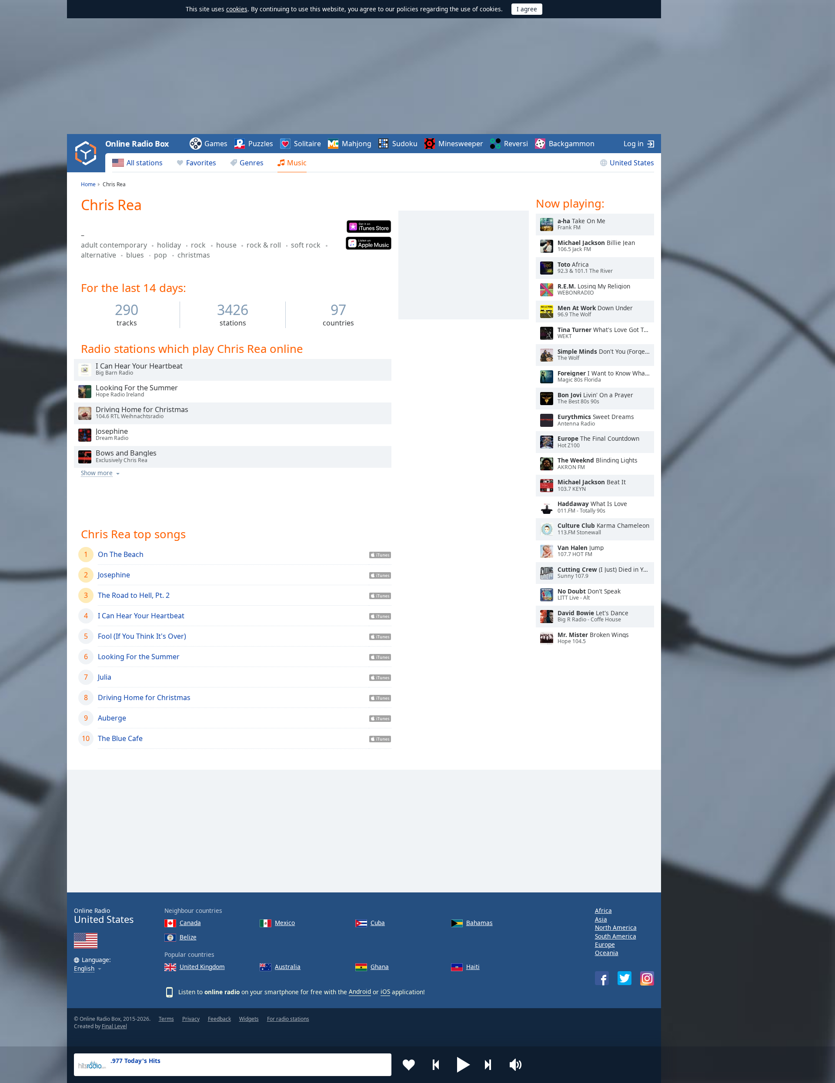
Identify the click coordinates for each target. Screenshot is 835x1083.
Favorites (201, 163)
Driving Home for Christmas (144, 697)
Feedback (219, 1019)
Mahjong (356, 143)
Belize (188, 937)
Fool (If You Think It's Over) (142, 636)
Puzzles (260, 143)
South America (615, 936)
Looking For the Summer (139, 656)
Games (215, 143)
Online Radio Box (137, 143)
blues (136, 255)
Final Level (114, 1026)
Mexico (285, 923)
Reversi (516, 143)
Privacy (191, 1019)
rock (199, 245)
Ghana (380, 966)
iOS (385, 991)
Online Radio (104, 915)
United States (632, 163)
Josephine (114, 575)
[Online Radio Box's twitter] (624, 978)
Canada (190, 923)
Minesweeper (460, 143)
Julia (104, 677)
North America (616, 927)
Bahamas (479, 923)
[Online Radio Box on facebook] (602, 978)
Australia (288, 966)
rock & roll (265, 245)
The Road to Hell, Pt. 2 (134, 595)
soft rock (306, 245)
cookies (236, 9)
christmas (193, 255)
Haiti (473, 966)
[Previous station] (436, 1064)
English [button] (84, 968)
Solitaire (307, 143)
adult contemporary (115, 245)
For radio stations (288, 1019)
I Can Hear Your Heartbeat (141, 615)
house (227, 245)
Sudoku (405, 143)
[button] (463, 1064)
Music (297, 163)
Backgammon (572, 143)
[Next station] (491, 1064)
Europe (605, 944)
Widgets (249, 1019)
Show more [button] (97, 473)
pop (161, 255)
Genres (252, 163)
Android (360, 991)
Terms (166, 1019)
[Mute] (518, 1064)
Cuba (378, 923)
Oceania (606, 953)
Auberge (112, 718)
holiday (170, 245)
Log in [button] (634, 143)
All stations (145, 163)
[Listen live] (84, 369)
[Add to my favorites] (408, 1064)
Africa (603, 910)
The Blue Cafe (120, 738)
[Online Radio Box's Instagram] (647, 978)
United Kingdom (202, 966)
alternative (99, 255)
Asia (601, 919)
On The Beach (121, 554)
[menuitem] (137, 162)
